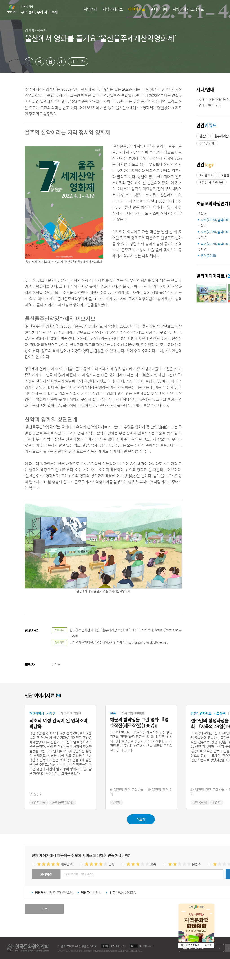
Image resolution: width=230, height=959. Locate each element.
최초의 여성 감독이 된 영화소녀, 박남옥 (59, 723)
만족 (111, 864)
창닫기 (208, 945)
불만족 (196, 864)
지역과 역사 (39, 10)
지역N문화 (14, 9)
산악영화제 (207, 143)
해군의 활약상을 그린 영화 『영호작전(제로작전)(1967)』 (139, 722)
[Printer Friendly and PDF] (50, 64)
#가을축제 (206, 175)
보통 (153, 864)
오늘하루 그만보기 (190, 945)
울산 (203, 136)
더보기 (141, 819)
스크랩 (29, 61)
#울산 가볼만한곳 (211, 182)
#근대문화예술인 (62, 802)
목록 (44, 908)
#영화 (116, 802)
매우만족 (67, 864)
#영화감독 (38, 802)
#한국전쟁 (200, 802)
